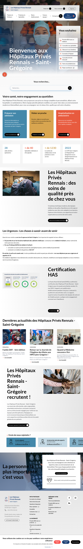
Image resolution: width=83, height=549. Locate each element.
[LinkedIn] (69, 503)
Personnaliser (75, 542)
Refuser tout (57, 542)
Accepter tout (66, 542)
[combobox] (41, 88)
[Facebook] (69, 498)
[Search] (70, 88)
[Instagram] (75, 498)
